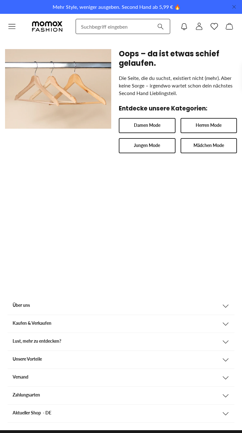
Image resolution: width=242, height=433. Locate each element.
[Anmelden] (199, 26)
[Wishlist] (214, 26)
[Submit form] (160, 26)
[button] (12, 26)
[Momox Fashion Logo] (47, 26)
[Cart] (229, 26)
